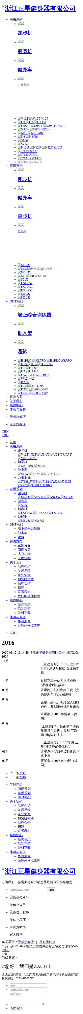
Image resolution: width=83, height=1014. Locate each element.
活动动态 (24, 608)
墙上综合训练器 (29, 528)
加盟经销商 (26, 579)
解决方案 (16, 396)
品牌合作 (24, 583)
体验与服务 (18, 409)
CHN (5, 431)
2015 (22, 777)
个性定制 (24, 558)
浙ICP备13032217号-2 (33, 957)
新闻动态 (24, 604)
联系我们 (24, 591)
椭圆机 (22, 462)
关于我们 (16, 401)
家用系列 (16, 165)
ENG (5, 435)
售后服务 (24, 621)
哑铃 (21, 537)
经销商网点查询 (29, 625)
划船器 (22, 516)
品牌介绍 (24, 566)
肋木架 (22, 533)
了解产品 (16, 784)
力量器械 (24, 477)
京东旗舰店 (47, 942)
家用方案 (24, 545)
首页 (13, 442)
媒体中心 (16, 405)
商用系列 (16, 19)
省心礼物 (24, 554)
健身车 (22, 469)
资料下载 (24, 613)
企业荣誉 (24, 575)
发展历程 (24, 570)
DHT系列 (16, 301)
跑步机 (22, 450)
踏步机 (22, 509)
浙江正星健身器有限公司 (47, 652)
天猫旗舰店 (26, 942)
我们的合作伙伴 (29, 596)
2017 (22, 773)
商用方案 (24, 549)
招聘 (21, 587)
